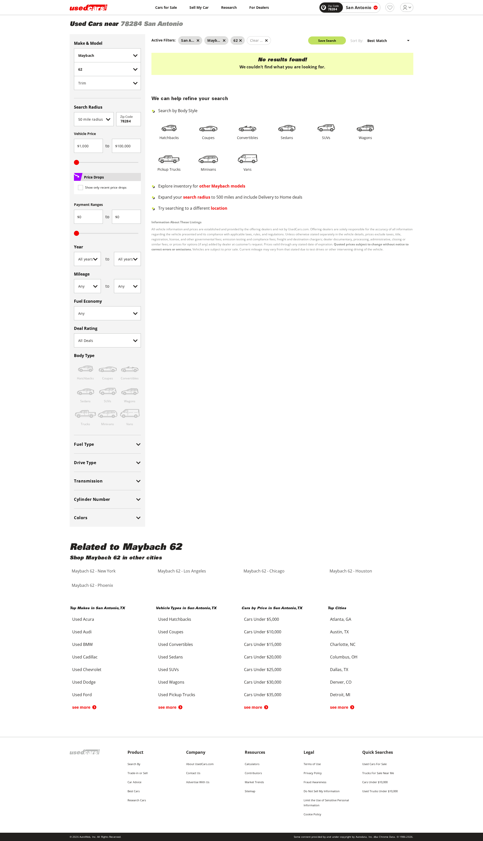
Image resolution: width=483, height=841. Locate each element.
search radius (196, 197)
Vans (248, 169)
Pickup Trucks (169, 169)
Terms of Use (312, 764)
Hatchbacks (169, 137)
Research (229, 7)
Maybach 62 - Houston (351, 571)
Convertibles (247, 137)
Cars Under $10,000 (375, 782)
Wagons (365, 137)
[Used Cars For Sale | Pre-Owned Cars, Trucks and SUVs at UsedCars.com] (88, 7)
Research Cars (137, 800)
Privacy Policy (313, 773)
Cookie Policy (312, 814)
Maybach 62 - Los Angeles (182, 571)
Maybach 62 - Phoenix (92, 585)
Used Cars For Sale (374, 764)
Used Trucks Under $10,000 (380, 791)
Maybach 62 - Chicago (264, 571)
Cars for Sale (166, 7)
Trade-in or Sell (138, 773)
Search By (134, 764)
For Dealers (259, 7)
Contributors (253, 773)
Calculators (252, 764)
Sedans (287, 137)
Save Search (327, 40)
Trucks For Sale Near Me (378, 773)
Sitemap (250, 791)
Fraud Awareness (315, 782)
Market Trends (254, 782)
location (219, 208)
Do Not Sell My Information (322, 791)
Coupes (208, 137)
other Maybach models (222, 186)
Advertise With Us (197, 782)
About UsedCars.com (200, 764)
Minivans (208, 169)
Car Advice (134, 782)
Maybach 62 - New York (93, 571)
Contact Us (193, 773)
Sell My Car (199, 7)
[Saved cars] (389, 7)
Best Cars (134, 791)
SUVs (326, 137)
